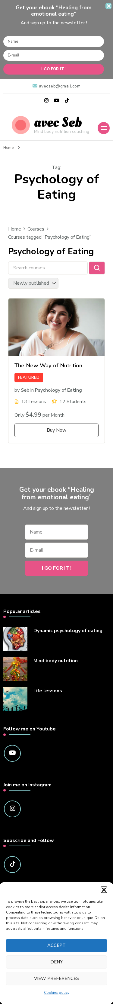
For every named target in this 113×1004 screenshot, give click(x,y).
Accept (56, 945)
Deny (56, 962)
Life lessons (47, 691)
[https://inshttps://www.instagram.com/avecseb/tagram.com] (12, 808)
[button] (104, 890)
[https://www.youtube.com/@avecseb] (12, 753)
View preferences (56, 978)
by (17, 390)
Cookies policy (56, 992)
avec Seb (58, 122)
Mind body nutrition (55, 661)
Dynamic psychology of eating (67, 631)
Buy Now (56, 430)
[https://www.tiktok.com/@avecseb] (12, 864)
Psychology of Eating (58, 390)
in (32, 390)
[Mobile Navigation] (104, 128)
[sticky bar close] (108, 6)
